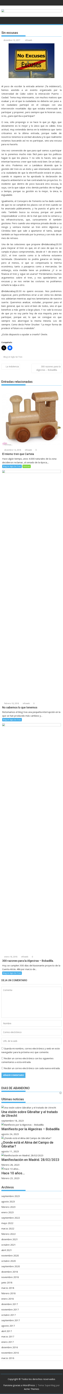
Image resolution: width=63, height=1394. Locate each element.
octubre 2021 (8, 1244)
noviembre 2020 (10, 1255)
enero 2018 (7, 1298)
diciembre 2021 (9, 1239)
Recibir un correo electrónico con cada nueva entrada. (32, 1068)
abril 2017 (6, 1331)
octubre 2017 (8, 1314)
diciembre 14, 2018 (12, 450)
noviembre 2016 (10, 1352)
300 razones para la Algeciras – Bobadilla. (48, 368)
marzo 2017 (7, 1336)
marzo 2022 (7, 1228)
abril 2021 (6, 1250)
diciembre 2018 (9, 1271)
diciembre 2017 (9, 1304)
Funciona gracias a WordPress (19, 1385)
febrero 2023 (8, 1206)
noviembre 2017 (10, 1309)
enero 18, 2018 (10, 956)
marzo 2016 (7, 1358)
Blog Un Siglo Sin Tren (13, 357)
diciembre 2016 (9, 1347)
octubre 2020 (8, 1260)
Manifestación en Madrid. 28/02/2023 (30, 1160)
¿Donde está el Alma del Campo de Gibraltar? (27, 1144)
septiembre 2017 (10, 1320)
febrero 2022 (8, 1233)
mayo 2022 (7, 1223)
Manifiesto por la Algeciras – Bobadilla (30, 1129)
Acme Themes (31, 1388)
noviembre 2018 (10, 1277)
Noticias (26, 466)
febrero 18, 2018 (11, 703)
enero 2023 (7, 1212)
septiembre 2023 (10, 1196)
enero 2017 (7, 1341)
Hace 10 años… (13, 1173)
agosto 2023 (8, 1201)
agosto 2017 (8, 1325)
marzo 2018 (7, 1287)
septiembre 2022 (10, 1217)
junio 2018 (6, 1282)
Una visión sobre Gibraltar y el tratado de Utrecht (29, 1114)
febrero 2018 (8, 1293)
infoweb (28, 40)
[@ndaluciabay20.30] (31, 12)
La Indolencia (12, 366)
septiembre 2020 (10, 1266)
